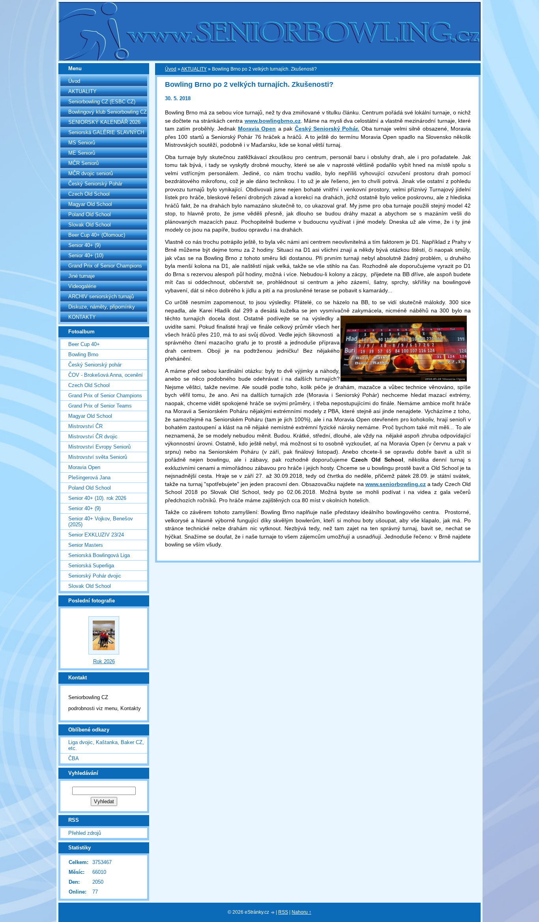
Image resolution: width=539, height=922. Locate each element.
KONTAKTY (82, 317)
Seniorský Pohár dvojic (94, 576)
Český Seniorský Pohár (95, 184)
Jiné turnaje (81, 276)
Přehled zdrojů (84, 833)
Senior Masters (85, 545)
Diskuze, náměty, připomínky (101, 307)
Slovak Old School (89, 225)
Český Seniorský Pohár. (327, 128)
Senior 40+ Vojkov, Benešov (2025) (100, 521)
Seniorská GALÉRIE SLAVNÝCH (106, 132)
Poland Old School (89, 214)
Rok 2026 (104, 661)
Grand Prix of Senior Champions (105, 266)
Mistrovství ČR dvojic (93, 436)
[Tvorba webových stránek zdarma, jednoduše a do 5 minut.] (273, 913)
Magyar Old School (90, 204)
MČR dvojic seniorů (90, 173)
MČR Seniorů (83, 163)
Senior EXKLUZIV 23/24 (96, 535)
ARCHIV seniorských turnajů (101, 296)
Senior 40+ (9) (84, 245)
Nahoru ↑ (301, 912)
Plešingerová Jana (89, 478)
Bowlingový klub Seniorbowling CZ (107, 112)
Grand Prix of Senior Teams (100, 406)
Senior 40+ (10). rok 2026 (97, 498)
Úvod (74, 81)
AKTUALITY (82, 91)
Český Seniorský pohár (95, 365)
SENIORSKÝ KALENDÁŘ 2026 (104, 122)
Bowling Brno (83, 354)
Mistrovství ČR (85, 426)
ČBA (73, 758)
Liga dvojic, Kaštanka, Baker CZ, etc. (106, 745)
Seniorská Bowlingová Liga (99, 555)
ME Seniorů (81, 153)
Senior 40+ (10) (85, 255)
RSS (283, 912)
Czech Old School (89, 194)
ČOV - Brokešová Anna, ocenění (105, 375)
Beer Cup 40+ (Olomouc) (96, 235)
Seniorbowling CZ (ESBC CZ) (101, 102)
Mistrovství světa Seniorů (97, 457)
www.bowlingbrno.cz (273, 121)
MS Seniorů (81, 143)
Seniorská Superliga (91, 566)
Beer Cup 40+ (84, 344)
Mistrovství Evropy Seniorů (99, 447)
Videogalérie (82, 286)
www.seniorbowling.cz (395, 484)
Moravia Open (84, 467)
